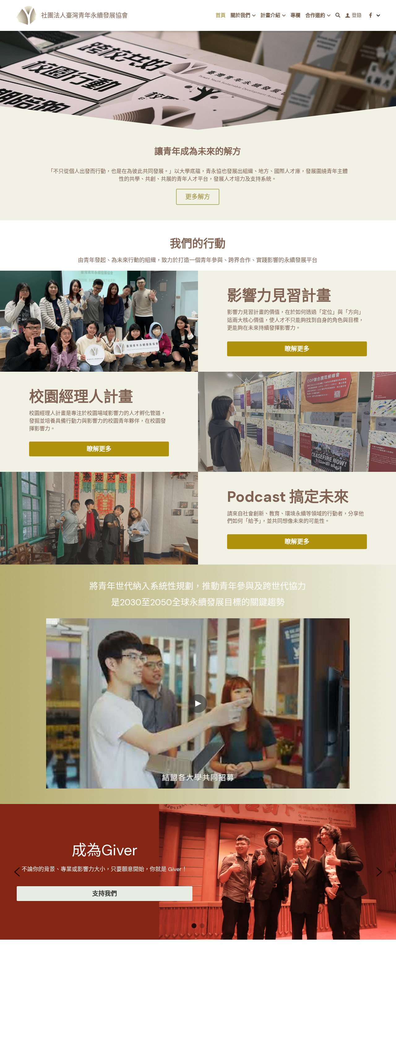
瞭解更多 (297, 349)
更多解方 (197, 197)
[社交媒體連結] (370, 15)
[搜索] (337, 15)
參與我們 (290, 894)
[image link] (26, 15)
